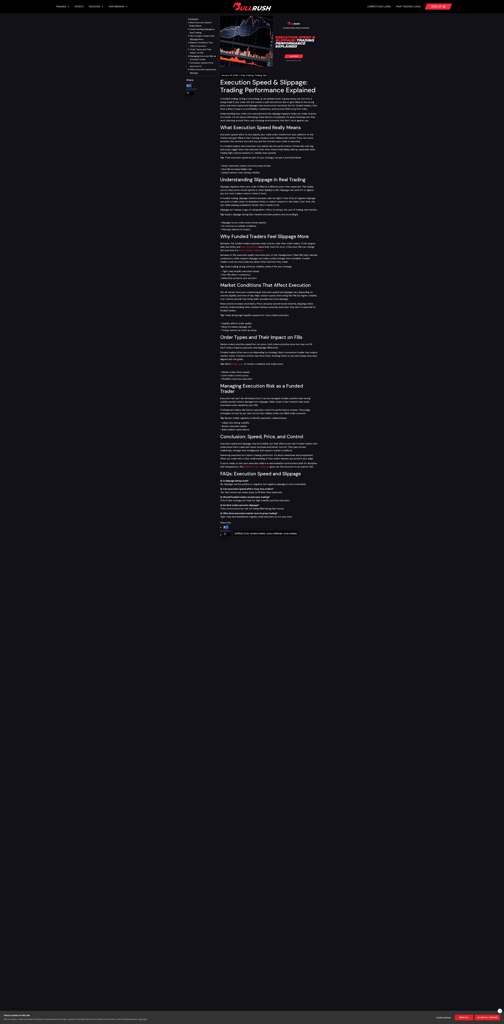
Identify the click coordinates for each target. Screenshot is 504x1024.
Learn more (142, 1019)
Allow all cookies (487, 1017)
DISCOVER (94, 6)
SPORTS (79, 6)
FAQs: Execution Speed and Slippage (203, 71)
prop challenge (275, 533)
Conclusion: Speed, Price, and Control (202, 64)
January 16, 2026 (229, 75)
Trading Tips (260, 75)
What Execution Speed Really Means (200, 24)
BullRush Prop (242, 533)
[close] (500, 1011)
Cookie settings (443, 1017)
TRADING (61, 6)
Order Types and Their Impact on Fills (201, 51)
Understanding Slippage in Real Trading (202, 31)
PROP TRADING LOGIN (408, 6)
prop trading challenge (251, 250)
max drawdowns (249, 246)
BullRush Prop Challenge (256, 466)
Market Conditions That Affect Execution (201, 44)
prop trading (290, 533)
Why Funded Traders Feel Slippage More (202, 38)
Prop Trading (247, 75)
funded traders (258, 533)
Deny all (464, 1017)
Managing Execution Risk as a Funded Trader (203, 58)
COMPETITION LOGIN (379, 6)
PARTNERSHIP (116, 6)
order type (237, 364)
